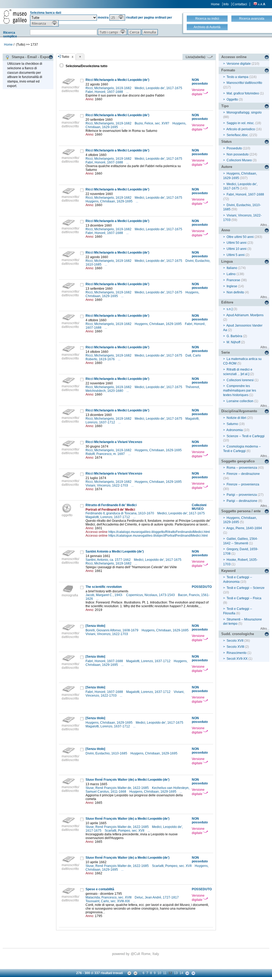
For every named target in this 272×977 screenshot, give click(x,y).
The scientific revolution (104, 587)
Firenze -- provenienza (243, 484)
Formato (228, 70)
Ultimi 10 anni (236, 249)
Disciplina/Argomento (239, 411)
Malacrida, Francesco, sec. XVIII (109, 897)
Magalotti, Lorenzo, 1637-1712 (108, 517)
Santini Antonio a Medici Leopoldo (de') (115, 551)
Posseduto (234, 148)
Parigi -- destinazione (242, 501)
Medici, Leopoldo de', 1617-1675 (159, 88)
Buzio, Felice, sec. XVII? (152, 123)
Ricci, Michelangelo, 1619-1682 (109, 88)
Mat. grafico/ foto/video (243, 93)
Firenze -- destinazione (243, 474)
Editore (227, 302)
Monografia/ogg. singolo (244, 112)
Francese (233, 280)
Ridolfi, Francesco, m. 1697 (106, 454)
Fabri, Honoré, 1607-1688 (105, 92)
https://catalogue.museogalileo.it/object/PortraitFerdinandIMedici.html (158, 535)
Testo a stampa (237, 77)
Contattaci (239, 4)
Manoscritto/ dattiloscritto (244, 83)
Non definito (235, 292)
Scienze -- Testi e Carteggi (246, 436)
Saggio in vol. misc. (240, 123)
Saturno (232, 424)
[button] (117, 17)
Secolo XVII (235, 640)
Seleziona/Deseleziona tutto (86, 66)
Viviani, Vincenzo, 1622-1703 (107, 485)
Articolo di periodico (240, 129)
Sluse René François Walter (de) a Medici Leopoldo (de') (127, 779)
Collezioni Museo (239, 160)
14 (181, 973)
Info (226, 4)
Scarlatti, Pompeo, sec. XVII (125, 830)
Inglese (232, 286)
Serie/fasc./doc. (238, 135)
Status (226, 142)
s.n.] (229, 309)
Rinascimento (236, 653)
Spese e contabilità (100, 889)
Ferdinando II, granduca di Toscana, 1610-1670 (120, 513)
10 (159, 973)
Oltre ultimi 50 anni (240, 237)
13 (176, 973)
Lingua (227, 261)
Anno (225, 230)
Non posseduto (238, 154)
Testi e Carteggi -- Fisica (244, 598)
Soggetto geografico (238, 461)
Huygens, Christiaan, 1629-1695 (109, 201)
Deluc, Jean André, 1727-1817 (157, 897)
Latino (231, 274)
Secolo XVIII (235, 647)
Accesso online (233, 57)
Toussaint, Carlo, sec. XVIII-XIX (108, 901)
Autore (226, 167)
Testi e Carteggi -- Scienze (246, 588)
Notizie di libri (236, 418)
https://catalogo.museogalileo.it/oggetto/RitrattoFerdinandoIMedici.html (159, 532)
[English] (255, 4)
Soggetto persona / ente (241, 511)
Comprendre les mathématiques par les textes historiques (239, 390)
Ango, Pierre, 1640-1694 (244, 528)
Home (215, 4)
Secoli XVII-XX (237, 659)
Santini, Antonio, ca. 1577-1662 (108, 560)
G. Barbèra (234, 336)
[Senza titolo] (95, 626)
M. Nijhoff (233, 342)
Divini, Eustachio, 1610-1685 (107, 753)
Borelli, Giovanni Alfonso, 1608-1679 (112, 630)
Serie (225, 352)
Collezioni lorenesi (240, 380)
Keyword (228, 571)
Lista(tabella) (196, 57)
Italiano (232, 268)
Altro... (264, 225)
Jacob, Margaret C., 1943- (105, 595)
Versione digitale (198, 92)
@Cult (136, 954)
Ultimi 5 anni (236, 255)
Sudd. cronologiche (237, 634)
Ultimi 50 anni (236, 243)
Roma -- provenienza (242, 468)
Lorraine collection (240, 401)
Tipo (225, 106)
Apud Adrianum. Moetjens (245, 315)
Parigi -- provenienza (242, 495)
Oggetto (232, 99)
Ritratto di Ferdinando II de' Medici (111, 505)
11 (165, 973)
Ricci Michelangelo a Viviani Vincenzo (114, 442)
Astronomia (234, 430)
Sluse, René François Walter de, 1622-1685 (118, 788)
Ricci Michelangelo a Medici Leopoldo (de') (117, 80)
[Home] (15, 16)
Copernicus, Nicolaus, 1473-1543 (151, 595)
